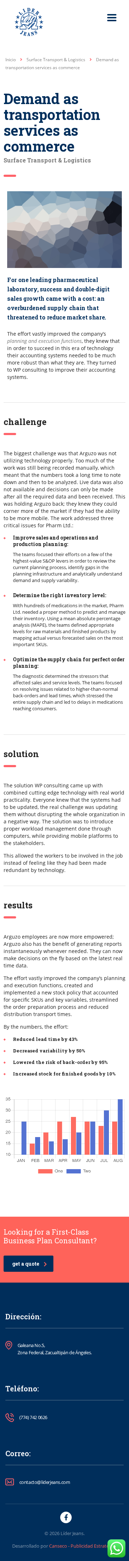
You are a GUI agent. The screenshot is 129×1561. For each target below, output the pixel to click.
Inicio (10, 60)
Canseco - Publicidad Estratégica (83, 1546)
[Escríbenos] (116, 1548)
